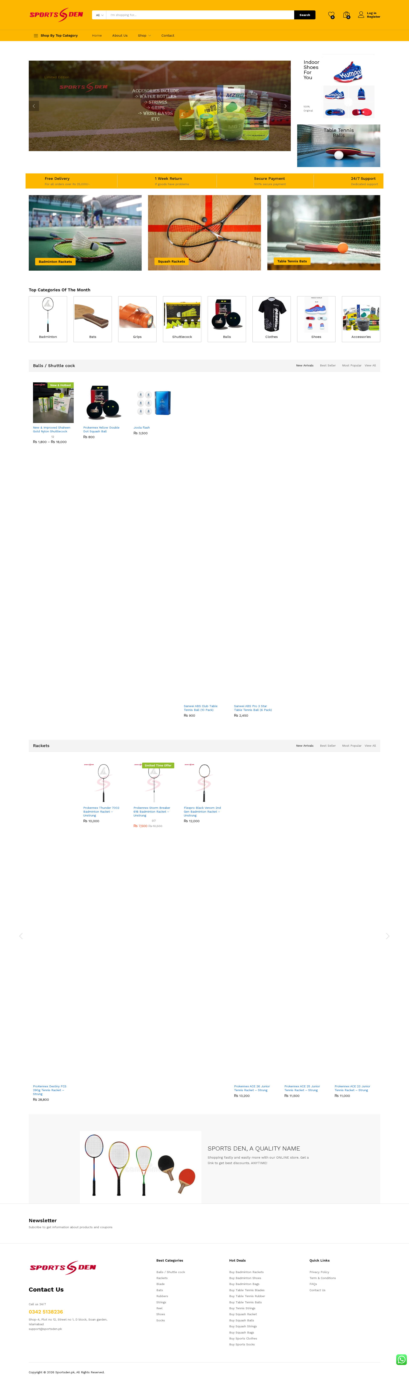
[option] (54, 416)
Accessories (361, 337)
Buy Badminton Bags (244, 1284)
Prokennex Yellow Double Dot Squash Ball (101, 429)
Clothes (271, 337)
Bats (92, 337)
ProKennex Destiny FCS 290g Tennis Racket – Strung (49, 1090)
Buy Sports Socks (242, 1344)
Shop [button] (142, 35)
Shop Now (57, 118)
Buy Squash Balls (241, 1320)
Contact (167, 35)
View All (370, 365)
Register (373, 16)
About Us (120, 35)
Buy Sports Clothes (243, 1338)
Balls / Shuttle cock (54, 365)
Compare (68, 420)
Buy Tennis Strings (242, 1308)
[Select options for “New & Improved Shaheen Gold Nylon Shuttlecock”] (38, 420)
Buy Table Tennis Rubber (247, 1296)
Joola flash (142, 427)
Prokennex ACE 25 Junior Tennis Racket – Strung (302, 1088)
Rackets (41, 745)
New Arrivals (305, 365)
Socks (160, 1320)
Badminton (48, 337)
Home (97, 35)
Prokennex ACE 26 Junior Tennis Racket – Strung (252, 1088)
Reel (159, 1308)
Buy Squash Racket (243, 1314)
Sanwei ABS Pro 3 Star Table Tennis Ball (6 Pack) (253, 708)
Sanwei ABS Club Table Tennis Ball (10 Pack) (200, 708)
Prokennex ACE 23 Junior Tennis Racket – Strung (352, 1088)
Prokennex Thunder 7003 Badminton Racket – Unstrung (101, 811)
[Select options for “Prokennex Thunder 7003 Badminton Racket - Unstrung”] (89, 800)
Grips (137, 337)
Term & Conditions (323, 1278)
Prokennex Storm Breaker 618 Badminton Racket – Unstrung (152, 811)
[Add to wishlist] (58, 420)
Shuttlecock (182, 337)
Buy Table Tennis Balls (245, 1302)
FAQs (313, 1284)
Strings (161, 1302)
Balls (227, 337)
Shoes (316, 337)
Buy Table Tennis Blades (247, 1290)
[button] (89, 420)
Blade (160, 1284)
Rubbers (162, 1296)
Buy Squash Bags (241, 1332)
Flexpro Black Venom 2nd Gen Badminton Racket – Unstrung (202, 811)
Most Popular (351, 365)
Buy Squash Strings (243, 1326)
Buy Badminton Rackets (246, 1272)
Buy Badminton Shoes (245, 1278)
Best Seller (328, 365)
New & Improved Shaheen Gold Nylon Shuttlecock (51, 429)
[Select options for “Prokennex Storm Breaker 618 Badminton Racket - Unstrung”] (139, 800)
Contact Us (317, 1290)
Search (305, 15)
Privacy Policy (319, 1272)
